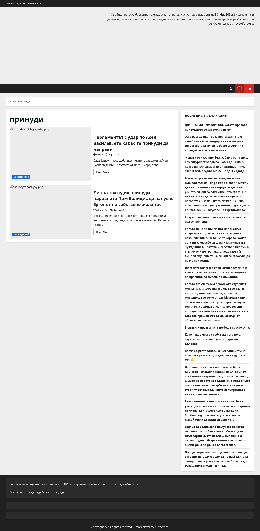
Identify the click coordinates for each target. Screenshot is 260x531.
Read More (104, 172)
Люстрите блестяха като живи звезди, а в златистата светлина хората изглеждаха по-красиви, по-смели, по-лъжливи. (216, 272)
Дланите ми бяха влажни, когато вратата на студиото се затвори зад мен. (216, 127)
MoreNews (143, 527)
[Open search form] (231, 88)
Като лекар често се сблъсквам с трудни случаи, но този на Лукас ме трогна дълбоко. (215, 339)
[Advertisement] (130, 54)
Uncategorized (21, 176)
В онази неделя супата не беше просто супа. (217, 327)
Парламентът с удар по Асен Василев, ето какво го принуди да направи (50, 154)
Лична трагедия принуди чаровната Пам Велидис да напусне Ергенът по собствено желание (50, 212)
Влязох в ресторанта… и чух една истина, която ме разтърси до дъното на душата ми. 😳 (215, 355)
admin (99, 154)
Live (248, 88)
